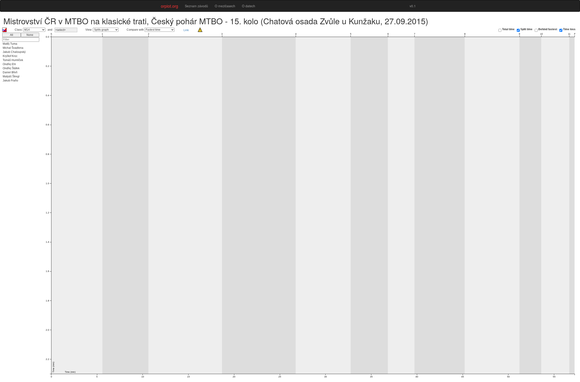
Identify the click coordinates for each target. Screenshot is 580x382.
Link (186, 30)
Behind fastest (547, 29)
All (11, 35)
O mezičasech (225, 6)
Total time (508, 29)
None (30, 35)
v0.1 (413, 6)
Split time (526, 29)
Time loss (569, 29)
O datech (248, 6)
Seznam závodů (196, 6)
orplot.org (169, 6)
